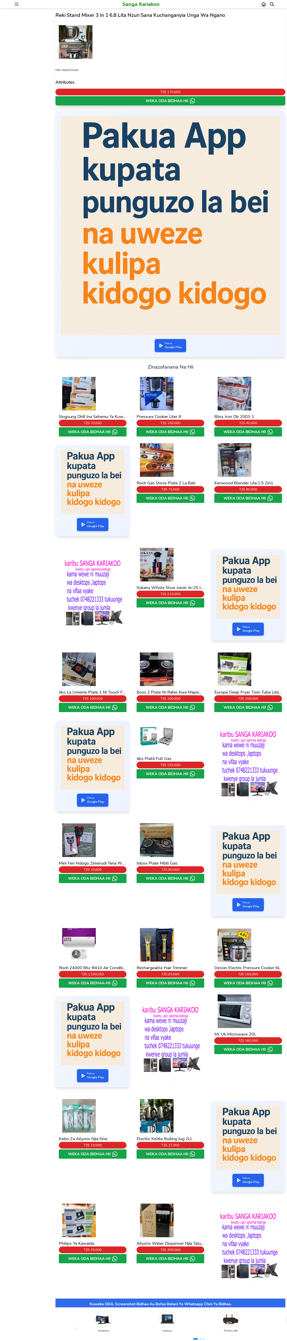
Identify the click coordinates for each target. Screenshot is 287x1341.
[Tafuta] (272, 4)
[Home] (263, 4)
